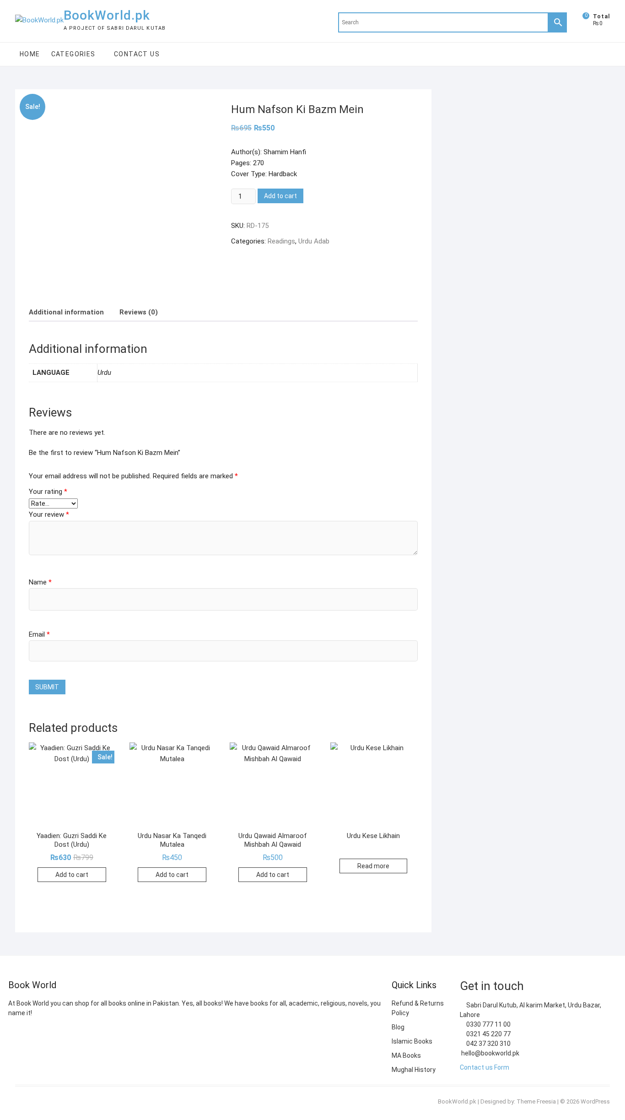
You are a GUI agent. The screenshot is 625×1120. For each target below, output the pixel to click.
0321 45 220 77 (488, 1034)
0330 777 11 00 (488, 1024)
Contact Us (137, 54)
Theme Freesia (536, 1101)
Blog (398, 1027)
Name (40, 582)
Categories (73, 54)
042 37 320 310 (488, 1043)
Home (30, 54)
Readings (281, 241)
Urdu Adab (313, 241)
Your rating (48, 491)
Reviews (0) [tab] (138, 312)
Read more (373, 866)
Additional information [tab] (66, 312)
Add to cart (280, 196)
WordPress (595, 1101)
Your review (49, 514)
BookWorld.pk (107, 15)
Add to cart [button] (71, 874)
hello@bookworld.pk (489, 1053)
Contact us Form (484, 1067)
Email (39, 634)
